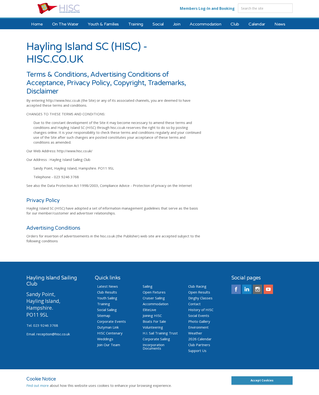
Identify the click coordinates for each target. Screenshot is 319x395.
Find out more (37, 385)
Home (37, 24)
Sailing (147, 286)
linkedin (247, 289)
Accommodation (205, 24)
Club (234, 24)
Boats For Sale (154, 321)
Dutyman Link (108, 327)
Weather (195, 333)
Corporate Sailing (156, 339)
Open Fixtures (154, 292)
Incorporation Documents (153, 346)
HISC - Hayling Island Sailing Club (63, 8)
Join (177, 24)
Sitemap (103, 315)
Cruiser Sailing (154, 298)
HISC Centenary (110, 333)
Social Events (198, 315)
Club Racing (197, 286)
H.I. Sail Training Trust (160, 333)
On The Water (65, 24)
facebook (236, 289)
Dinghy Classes (200, 298)
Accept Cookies (262, 380)
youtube (268, 289)
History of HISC (200, 310)
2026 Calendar (200, 339)
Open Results (199, 292)
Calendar (256, 24)
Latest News (107, 286)
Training (135, 24)
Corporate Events (111, 321)
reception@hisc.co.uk (53, 334)
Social (158, 24)
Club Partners (199, 345)
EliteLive (149, 310)
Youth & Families (103, 24)
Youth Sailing (107, 298)
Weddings (105, 339)
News (279, 24)
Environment (198, 327)
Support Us (197, 350)
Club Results (107, 292)
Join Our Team (108, 345)
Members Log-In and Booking (207, 8)
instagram (257, 289)
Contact (194, 304)
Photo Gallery (199, 321)
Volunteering (153, 327)
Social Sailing (107, 310)
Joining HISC (152, 315)
